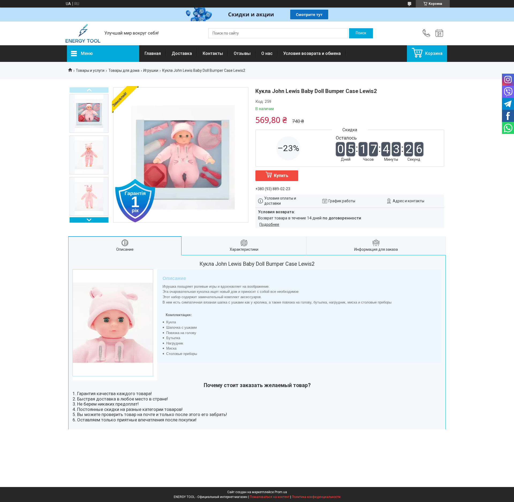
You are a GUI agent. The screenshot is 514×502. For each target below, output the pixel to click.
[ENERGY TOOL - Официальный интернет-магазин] (83, 33)
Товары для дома (123, 70)
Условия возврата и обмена (312, 53)
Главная (153, 53)
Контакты (213, 53)
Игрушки (150, 70)
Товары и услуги (90, 70)
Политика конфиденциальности (316, 497)
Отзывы (242, 53)
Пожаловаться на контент (269, 497)
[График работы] (439, 33)
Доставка (182, 53)
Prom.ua (281, 492)
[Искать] (361, 33)
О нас (267, 53)
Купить (281, 175)
